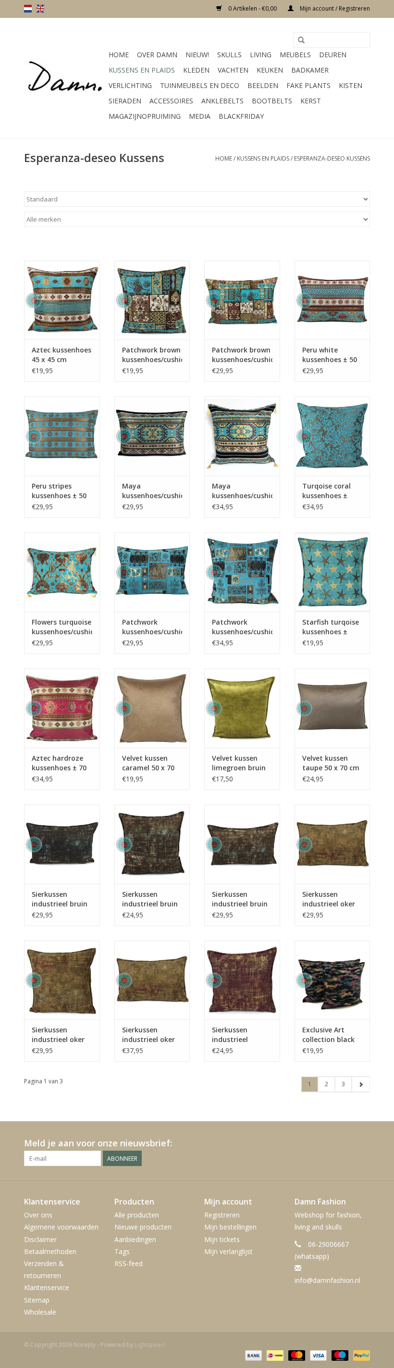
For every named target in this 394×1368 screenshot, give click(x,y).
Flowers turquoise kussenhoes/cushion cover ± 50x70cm (62, 627)
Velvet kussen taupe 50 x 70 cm (330, 762)
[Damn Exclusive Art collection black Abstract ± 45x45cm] (332, 980)
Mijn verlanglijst (228, 1251)
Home (119, 54)
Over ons (38, 1214)
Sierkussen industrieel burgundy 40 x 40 (241, 1034)
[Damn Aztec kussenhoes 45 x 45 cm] (62, 300)
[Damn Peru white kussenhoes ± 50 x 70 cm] (332, 300)
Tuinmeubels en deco (199, 85)
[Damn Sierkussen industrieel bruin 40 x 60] (62, 844)
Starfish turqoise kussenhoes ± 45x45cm (330, 627)
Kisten (350, 85)
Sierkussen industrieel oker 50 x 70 (148, 1034)
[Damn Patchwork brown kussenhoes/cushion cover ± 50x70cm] (242, 300)
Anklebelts (222, 100)
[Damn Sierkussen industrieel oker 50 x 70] (152, 980)
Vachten (233, 70)
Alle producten (136, 1214)
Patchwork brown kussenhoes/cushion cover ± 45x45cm (152, 354)
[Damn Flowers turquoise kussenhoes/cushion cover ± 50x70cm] (62, 572)
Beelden (262, 85)
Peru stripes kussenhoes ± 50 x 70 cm (59, 491)
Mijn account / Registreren (334, 8)
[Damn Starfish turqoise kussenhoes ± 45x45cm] (332, 572)
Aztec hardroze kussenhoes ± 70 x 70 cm (59, 763)
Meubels (295, 54)
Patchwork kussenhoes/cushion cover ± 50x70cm (152, 627)
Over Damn (157, 54)
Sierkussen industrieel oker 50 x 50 (58, 1034)
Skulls (229, 54)
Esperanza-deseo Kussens (332, 158)
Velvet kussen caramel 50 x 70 (148, 762)
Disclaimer (40, 1239)
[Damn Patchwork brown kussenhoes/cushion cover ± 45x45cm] (152, 300)
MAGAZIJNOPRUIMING (145, 116)
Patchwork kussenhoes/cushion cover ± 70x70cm (242, 627)
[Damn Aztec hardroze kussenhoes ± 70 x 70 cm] (62, 708)
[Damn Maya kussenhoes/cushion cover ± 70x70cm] (242, 436)
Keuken (270, 70)
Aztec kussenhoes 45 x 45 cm (61, 354)
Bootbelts (272, 100)
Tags (122, 1251)
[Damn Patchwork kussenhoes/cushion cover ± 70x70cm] (242, 572)
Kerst (310, 100)
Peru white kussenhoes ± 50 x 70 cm (329, 354)
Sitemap (36, 1300)
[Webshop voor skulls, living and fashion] (65, 78)
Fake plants (308, 85)
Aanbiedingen (135, 1239)
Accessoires (171, 100)
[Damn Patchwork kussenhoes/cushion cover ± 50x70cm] (152, 572)
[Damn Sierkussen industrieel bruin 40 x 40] (152, 844)
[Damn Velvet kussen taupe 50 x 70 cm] (332, 708)
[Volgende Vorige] (360, 1084)
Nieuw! (197, 54)
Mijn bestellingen (230, 1226)
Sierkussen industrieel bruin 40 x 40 (150, 899)
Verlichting (130, 85)
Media (199, 116)
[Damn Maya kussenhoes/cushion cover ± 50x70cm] (152, 436)
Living (260, 54)
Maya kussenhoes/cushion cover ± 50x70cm (152, 491)
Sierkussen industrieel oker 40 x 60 (328, 899)
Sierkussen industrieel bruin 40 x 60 (59, 899)
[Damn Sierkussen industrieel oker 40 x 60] (332, 844)
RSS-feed (128, 1263)
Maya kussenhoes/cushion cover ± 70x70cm (242, 491)
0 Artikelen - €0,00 (252, 8)
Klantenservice (46, 1287)
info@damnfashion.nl (327, 1280)
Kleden (196, 70)
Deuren (332, 54)
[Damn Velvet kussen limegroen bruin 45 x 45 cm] (242, 708)
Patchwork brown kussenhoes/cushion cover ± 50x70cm (242, 354)
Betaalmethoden (50, 1251)
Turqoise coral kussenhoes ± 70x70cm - (326, 491)
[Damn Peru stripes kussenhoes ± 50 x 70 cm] (62, 436)
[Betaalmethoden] (252, 1355)
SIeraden (125, 100)
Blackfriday (241, 116)
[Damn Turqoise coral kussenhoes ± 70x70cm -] (332, 436)
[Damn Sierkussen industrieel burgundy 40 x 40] (242, 980)
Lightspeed (150, 1345)
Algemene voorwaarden (61, 1226)
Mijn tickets (222, 1239)
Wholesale (40, 1312)
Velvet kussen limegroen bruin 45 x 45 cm (239, 763)
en (40, 9)
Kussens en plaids (142, 70)
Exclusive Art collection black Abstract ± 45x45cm (328, 1034)
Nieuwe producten (143, 1226)
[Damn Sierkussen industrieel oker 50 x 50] (62, 980)
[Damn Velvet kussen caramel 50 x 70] (152, 708)
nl (28, 9)
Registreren (222, 1214)
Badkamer (310, 70)
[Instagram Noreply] (362, 1143)
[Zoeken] (301, 40)
